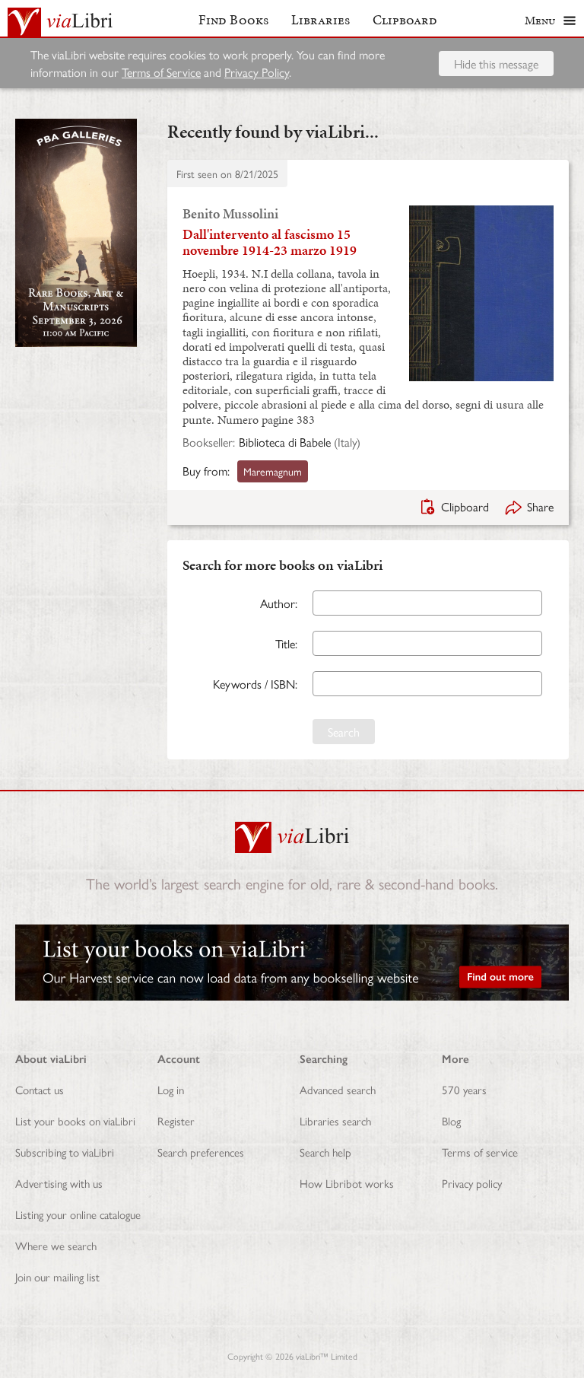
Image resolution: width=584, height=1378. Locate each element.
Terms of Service (161, 72)
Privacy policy (472, 1183)
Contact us (39, 1089)
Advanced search (338, 1089)
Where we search (56, 1245)
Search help (325, 1152)
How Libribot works (347, 1183)
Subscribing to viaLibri (64, 1152)
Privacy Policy (256, 72)
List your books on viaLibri (75, 1120)
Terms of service (480, 1152)
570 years (464, 1089)
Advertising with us (59, 1183)
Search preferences (200, 1152)
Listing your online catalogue (78, 1214)
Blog (451, 1120)
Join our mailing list (57, 1276)
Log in (170, 1089)
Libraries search (335, 1120)
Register (176, 1120)
